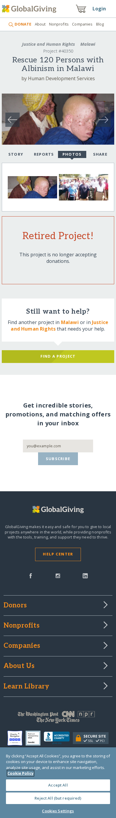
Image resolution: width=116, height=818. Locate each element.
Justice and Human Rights (48, 44)
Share (100, 154)
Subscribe (58, 458)
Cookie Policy (20, 773)
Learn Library (26, 687)
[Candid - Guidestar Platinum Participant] (35, 738)
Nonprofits (59, 24)
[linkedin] (85, 575)
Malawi (87, 44)
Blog (100, 24)
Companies (82, 24)
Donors (15, 605)
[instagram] (58, 575)
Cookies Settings (58, 811)
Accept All (58, 785)
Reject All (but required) (58, 798)
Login (99, 8)
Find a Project (58, 356)
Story (15, 154)
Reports (44, 154)
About (40, 24)
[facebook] (30, 575)
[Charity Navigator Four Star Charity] (16, 738)
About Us (19, 666)
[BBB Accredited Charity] (58, 738)
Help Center (58, 554)
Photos (72, 154)
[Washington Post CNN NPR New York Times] (58, 718)
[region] (58, 782)
